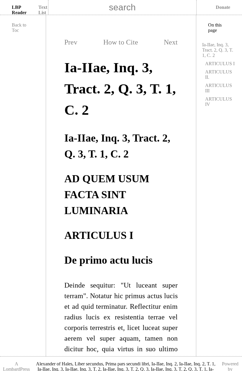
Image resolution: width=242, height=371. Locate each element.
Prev (70, 42)
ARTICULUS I (220, 63)
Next (171, 42)
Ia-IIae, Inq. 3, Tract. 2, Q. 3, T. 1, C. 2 (217, 50)
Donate (223, 7)
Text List (42, 10)
